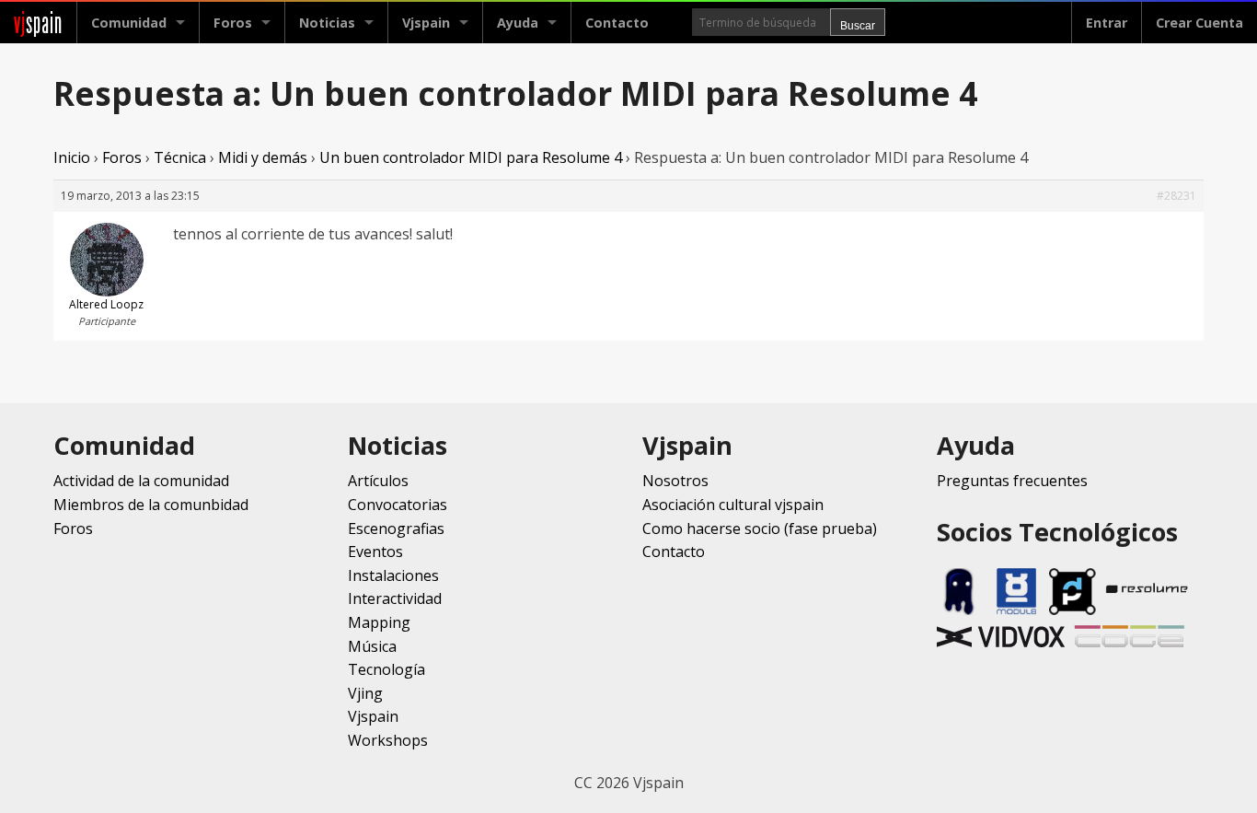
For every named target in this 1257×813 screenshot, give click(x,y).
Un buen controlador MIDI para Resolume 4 (470, 157)
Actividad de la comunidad (141, 480)
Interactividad (395, 598)
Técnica (180, 157)
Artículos (378, 480)
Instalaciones (393, 575)
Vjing (365, 693)
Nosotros (675, 480)
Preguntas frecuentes (1012, 480)
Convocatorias (397, 504)
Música (372, 646)
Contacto (617, 22)
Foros (232, 22)
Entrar (1106, 22)
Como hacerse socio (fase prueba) (759, 528)
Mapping (379, 622)
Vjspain (373, 716)
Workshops (388, 740)
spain (38, 22)
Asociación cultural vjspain (733, 504)
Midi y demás (262, 157)
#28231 (1176, 195)
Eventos (375, 551)
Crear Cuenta (1199, 22)
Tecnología (386, 669)
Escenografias (396, 528)
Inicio (71, 157)
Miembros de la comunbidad (150, 504)
